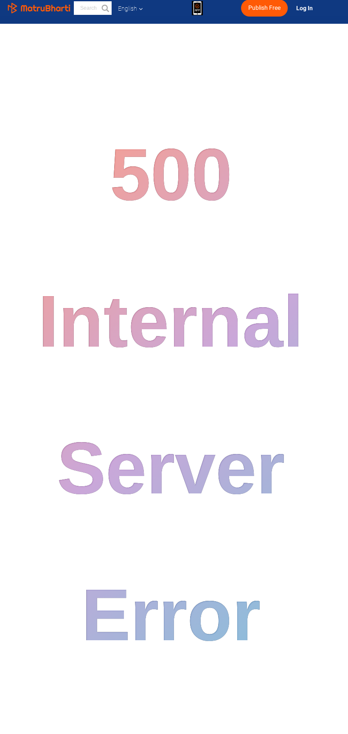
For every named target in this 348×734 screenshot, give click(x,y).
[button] (105, 8)
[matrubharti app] (197, 8)
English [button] (127, 8)
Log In (305, 8)
